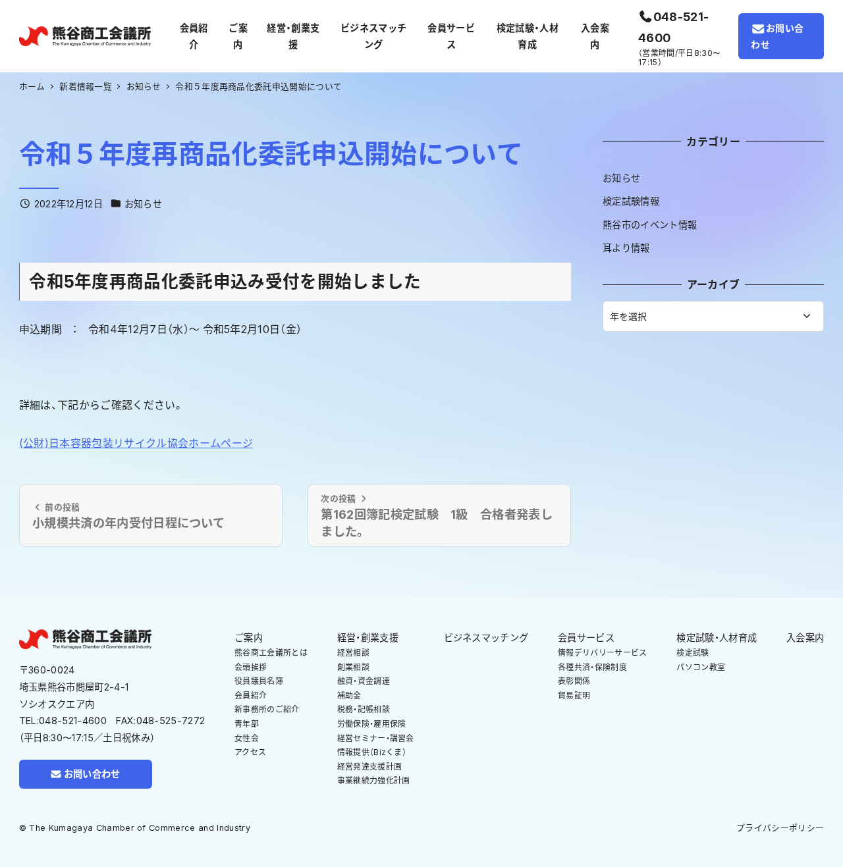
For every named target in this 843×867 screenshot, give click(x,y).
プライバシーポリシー (780, 828)
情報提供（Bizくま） (372, 752)
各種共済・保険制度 (592, 667)
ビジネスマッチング (486, 637)
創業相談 (353, 667)
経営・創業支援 (367, 637)
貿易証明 (574, 695)
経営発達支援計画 (369, 767)
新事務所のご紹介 (267, 709)
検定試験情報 (631, 201)
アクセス (250, 752)
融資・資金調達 (363, 681)
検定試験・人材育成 (716, 637)
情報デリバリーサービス (602, 653)
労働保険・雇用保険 (371, 724)
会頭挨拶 (250, 667)
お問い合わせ (777, 36)
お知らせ (143, 203)
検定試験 (692, 653)
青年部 (246, 724)
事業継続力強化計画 (373, 780)
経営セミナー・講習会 (375, 738)
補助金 (349, 695)
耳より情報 (626, 247)
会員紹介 (250, 695)
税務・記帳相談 (363, 709)
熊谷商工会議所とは (271, 653)
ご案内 (248, 637)
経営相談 (353, 653)
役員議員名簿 (258, 681)
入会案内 (805, 637)
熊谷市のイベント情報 (650, 224)
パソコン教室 (700, 667)
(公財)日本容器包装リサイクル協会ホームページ (136, 443)
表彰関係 (574, 681)
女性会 (246, 738)
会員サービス (586, 637)
